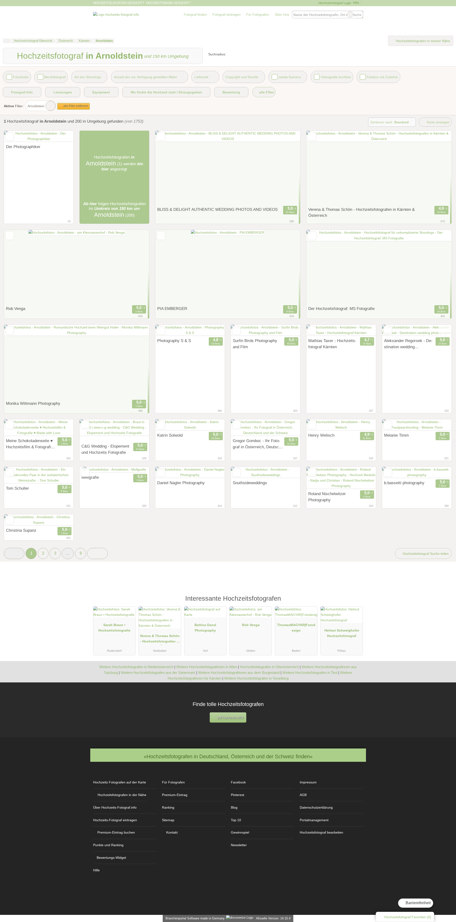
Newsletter (239, 845)
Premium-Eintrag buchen (116, 832)
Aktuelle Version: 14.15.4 (273, 918)
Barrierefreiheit (418, 903)
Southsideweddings (250, 482)
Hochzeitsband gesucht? (168, 3)
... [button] (68, 553)
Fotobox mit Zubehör (382, 77)
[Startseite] (6, 41)
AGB (303, 795)
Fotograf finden (195, 14)
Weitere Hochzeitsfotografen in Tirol (309, 673)
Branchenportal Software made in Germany (194, 918)
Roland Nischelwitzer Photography (327, 496)
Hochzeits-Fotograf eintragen (115, 820)
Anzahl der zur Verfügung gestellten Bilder (145, 77)
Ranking (168, 807)
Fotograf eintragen (227, 14)
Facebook (238, 782)
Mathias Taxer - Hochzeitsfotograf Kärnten (332, 343)
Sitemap (168, 820)
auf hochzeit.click (230, 717)
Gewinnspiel (240, 832)
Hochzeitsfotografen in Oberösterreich (269, 667)
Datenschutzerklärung (316, 807)
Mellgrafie (90, 477)
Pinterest (237, 795)
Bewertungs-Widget (111, 857)
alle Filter (266, 92)
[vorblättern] (61, 136)
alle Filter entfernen (75, 106)
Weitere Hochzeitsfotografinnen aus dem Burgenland (239, 673)
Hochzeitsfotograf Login (334, 3)
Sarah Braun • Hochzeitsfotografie (114, 627)
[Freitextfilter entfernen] (350, 14)
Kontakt (172, 832)
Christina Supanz (21, 530)
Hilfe (356, 3)
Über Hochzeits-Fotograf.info (115, 807)
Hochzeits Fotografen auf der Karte (119, 782)
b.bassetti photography (404, 482)
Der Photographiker (23, 146)
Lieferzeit (201, 77)
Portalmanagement (314, 820)
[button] (14, 553)
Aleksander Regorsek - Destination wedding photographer (408, 344)
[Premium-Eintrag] (356, 600)
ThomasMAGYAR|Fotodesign (296, 627)
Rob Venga (15, 308)
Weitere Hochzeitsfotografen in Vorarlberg (256, 678)
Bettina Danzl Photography (205, 627)
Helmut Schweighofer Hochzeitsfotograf (341, 633)
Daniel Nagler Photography (181, 482)
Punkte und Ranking (108, 845)
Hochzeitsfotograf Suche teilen (425, 553)
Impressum (308, 782)
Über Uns (282, 14)
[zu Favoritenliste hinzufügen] (9, 136)
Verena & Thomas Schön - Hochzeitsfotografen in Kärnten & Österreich (361, 212)
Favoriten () (407, 917)
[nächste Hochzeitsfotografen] (97, 553)
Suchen (359, 14)
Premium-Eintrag (174, 795)
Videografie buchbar (336, 77)
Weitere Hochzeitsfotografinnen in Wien (206, 667)
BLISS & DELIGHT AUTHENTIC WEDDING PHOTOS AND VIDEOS (217, 209)
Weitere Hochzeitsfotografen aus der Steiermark (158, 673)
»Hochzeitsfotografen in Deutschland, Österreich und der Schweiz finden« (228, 756)
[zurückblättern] (16, 136)
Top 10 (236, 820)
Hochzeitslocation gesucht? (118, 3)
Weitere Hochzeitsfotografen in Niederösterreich (136, 667)
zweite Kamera (289, 77)
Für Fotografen (257, 14)
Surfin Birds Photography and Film (255, 343)
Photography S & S (174, 340)
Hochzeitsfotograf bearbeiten (321, 832)
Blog (234, 807)
